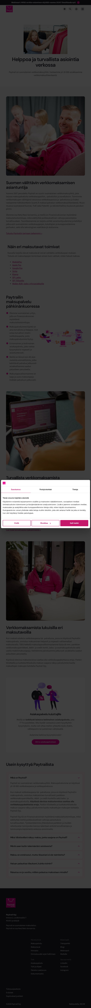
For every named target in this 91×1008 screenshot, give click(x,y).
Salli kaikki (74, 523)
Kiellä (16, 523)
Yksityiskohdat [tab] (45, 489)
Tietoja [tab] (75, 489)
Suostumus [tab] (16, 489)
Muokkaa (44, 523)
